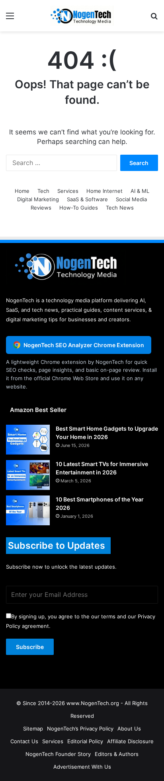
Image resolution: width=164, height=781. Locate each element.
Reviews (41, 207)
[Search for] (154, 18)
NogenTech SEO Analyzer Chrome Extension (83, 345)
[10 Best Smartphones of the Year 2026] (28, 510)
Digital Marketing (38, 199)
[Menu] (10, 18)
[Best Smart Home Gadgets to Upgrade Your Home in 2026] (28, 440)
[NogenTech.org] (82, 16)
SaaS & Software (87, 199)
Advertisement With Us (82, 767)
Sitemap (33, 728)
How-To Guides (78, 207)
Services (67, 191)
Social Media (131, 199)
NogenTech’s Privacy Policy (80, 728)
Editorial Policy (85, 741)
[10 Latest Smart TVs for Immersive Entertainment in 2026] (28, 475)
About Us (129, 728)
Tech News (120, 207)
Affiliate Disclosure (130, 741)
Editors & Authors (117, 754)
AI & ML (140, 191)
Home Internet (104, 191)
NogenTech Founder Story (58, 754)
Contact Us (24, 741)
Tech (43, 191)
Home (22, 191)
